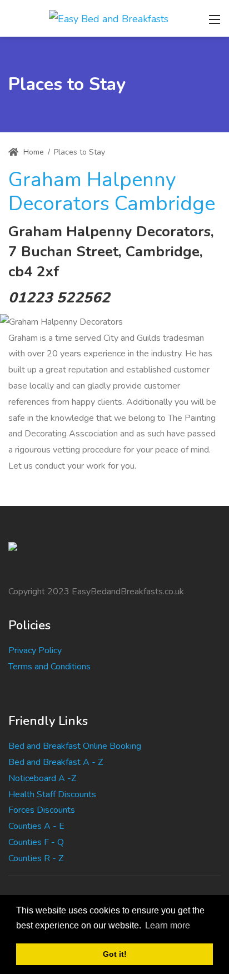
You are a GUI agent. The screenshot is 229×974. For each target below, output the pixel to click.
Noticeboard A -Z (42, 778)
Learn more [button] (167, 925)
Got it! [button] (115, 954)
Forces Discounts (41, 810)
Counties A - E (36, 826)
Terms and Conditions (49, 666)
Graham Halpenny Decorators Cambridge (111, 191)
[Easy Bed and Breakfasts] (108, 17)
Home (32, 152)
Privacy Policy (35, 650)
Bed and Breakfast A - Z (55, 762)
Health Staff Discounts (52, 794)
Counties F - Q (36, 842)
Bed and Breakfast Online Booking (74, 746)
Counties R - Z (35, 858)
